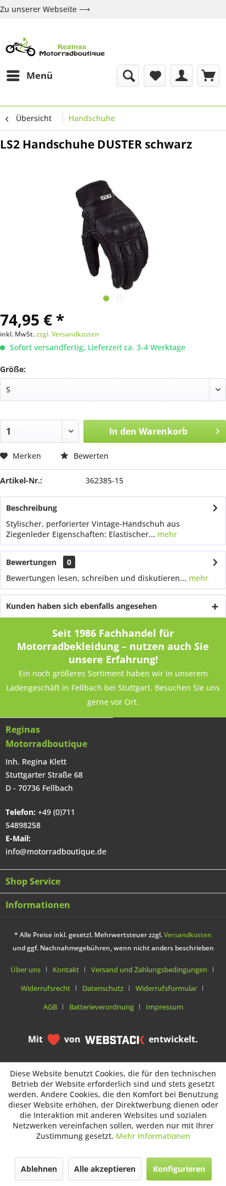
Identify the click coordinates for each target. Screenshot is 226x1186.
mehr (166, 534)
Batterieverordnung (101, 1007)
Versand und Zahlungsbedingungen (149, 969)
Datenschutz (102, 988)
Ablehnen (39, 1169)
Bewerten (90, 456)
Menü (39, 75)
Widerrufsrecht (45, 988)
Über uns (25, 969)
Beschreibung (31, 508)
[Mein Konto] (182, 76)
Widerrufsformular (166, 988)
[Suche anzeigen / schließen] (128, 76)
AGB (50, 1007)
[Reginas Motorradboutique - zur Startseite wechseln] (55, 46)
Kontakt (66, 969)
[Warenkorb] (208, 76)
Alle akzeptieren (104, 1169)
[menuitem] (29, 76)
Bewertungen (31, 562)
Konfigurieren (179, 1169)
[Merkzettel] (155, 76)
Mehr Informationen (153, 1136)
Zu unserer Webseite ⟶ (45, 9)
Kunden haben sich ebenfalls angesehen (81, 606)
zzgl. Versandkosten (67, 334)
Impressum (164, 1007)
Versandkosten (188, 934)
